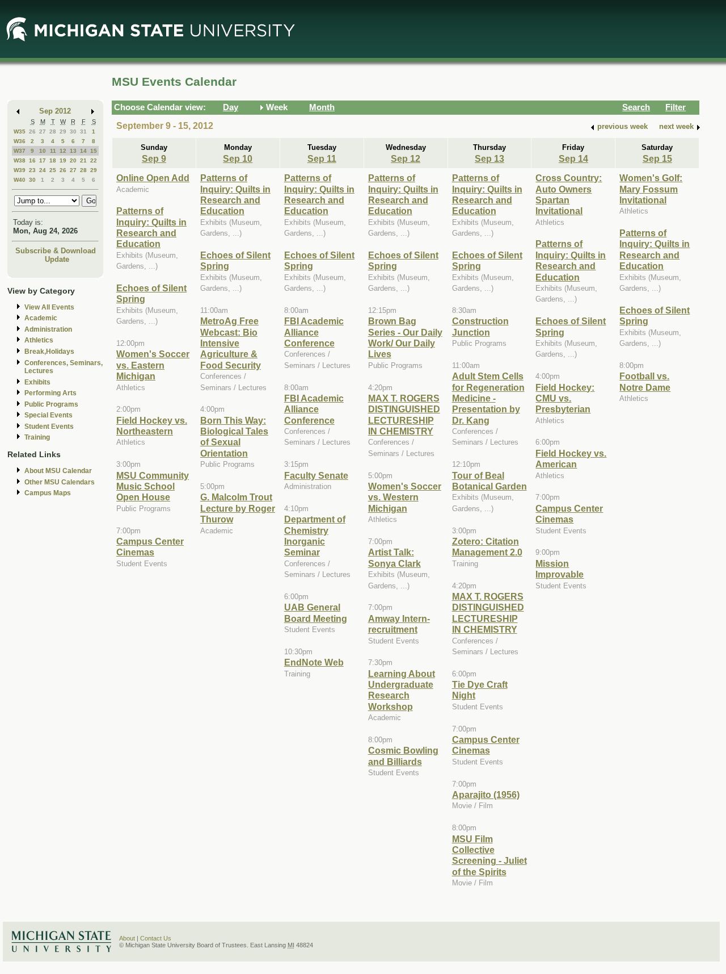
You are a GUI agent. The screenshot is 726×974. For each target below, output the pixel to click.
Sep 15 (657, 158)
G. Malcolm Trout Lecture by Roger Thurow (237, 508)
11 (53, 151)
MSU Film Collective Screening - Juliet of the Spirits (489, 855)
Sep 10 (237, 158)
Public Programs (51, 404)
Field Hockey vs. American (570, 458)
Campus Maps (47, 493)
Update (57, 259)
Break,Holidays (49, 352)
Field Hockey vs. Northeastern (151, 425)
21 (83, 160)
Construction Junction (480, 326)
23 (32, 170)
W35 (20, 131)
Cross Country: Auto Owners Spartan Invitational (568, 194)
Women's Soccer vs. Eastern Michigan (152, 365)
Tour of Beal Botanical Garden (489, 480)
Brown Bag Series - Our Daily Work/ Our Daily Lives (405, 337)
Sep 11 (321, 158)
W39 (20, 170)
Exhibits (37, 382)
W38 (20, 160)
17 (42, 160)
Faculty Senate (316, 475)
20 (73, 160)
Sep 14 (573, 158)
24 (42, 170)
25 (52, 170)
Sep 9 (154, 158)
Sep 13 (489, 158)
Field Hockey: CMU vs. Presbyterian (564, 398)
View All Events (49, 307)
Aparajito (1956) (486, 794)
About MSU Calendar (58, 471)
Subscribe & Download (55, 250)
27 (42, 131)
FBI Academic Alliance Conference (314, 332)
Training (37, 437)
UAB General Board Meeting (315, 612)
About (127, 938)
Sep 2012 (55, 111)
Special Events (48, 415)
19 (63, 160)
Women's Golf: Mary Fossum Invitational (650, 189)
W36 (20, 141)
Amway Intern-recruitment (399, 623)
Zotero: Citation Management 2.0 (487, 546)
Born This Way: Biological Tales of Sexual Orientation (234, 436)
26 (32, 131)
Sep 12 (405, 158)
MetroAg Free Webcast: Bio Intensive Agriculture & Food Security (230, 343)
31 (83, 131)
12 (63, 151)
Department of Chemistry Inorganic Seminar (314, 535)
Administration (48, 329)
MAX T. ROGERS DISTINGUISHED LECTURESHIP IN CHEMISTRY (404, 414)
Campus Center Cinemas (150, 546)
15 (93, 151)
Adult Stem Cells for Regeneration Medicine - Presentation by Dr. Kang (488, 398)
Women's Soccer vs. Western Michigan (404, 497)
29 (63, 131)
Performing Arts (50, 393)
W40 (20, 180)
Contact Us (155, 938)
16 (32, 160)
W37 (20, 151)
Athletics (38, 340)
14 (83, 151)
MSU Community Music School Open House (152, 486)
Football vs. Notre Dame (644, 381)
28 (52, 131)
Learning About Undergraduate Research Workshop (401, 690)
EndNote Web (314, 662)
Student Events (49, 426)
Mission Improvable (559, 568)
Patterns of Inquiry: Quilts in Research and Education (151, 227)
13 (73, 151)
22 (93, 160)
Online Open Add (152, 178)
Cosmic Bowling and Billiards (403, 755)
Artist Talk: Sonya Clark (394, 557)
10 (42, 151)
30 (73, 131)
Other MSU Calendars (59, 482)
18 (52, 160)
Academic (40, 318)
